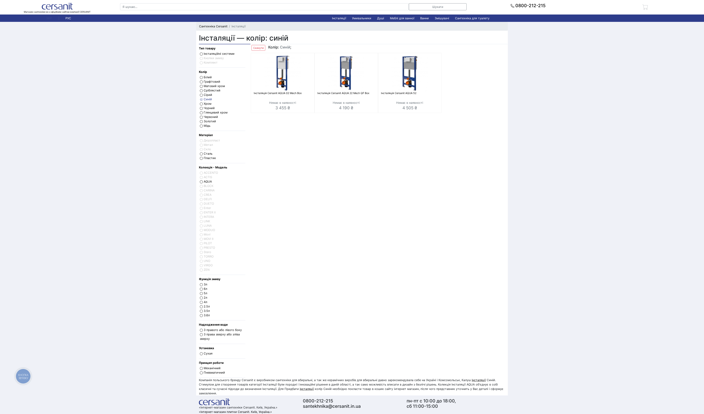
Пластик (209, 158)
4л (205, 302)
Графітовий (211, 81)
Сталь (207, 153)
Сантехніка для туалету (472, 18)
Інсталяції (339, 18)
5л (205, 293)
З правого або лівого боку (222, 330)
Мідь (206, 125)
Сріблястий (211, 90)
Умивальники (361, 18)
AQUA (207, 181)
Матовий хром (214, 86)
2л (205, 297)
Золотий (209, 121)
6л (205, 289)
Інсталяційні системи (218, 53)
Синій (207, 99)
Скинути (258, 47)
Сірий (207, 95)
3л (205, 284)
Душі (380, 18)
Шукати (437, 7)
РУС (68, 18)
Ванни (424, 18)
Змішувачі (442, 18)
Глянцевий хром (215, 112)
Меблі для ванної (402, 18)
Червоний (210, 117)
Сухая (207, 353)
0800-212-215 (530, 5)
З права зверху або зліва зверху (220, 336)
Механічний (212, 368)
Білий (207, 77)
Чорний (209, 108)
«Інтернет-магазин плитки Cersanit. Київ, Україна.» (235, 412)
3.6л (206, 315)
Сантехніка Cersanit (213, 26)
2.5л (206, 306)
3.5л (206, 311)
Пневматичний (214, 372)
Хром (207, 103)
